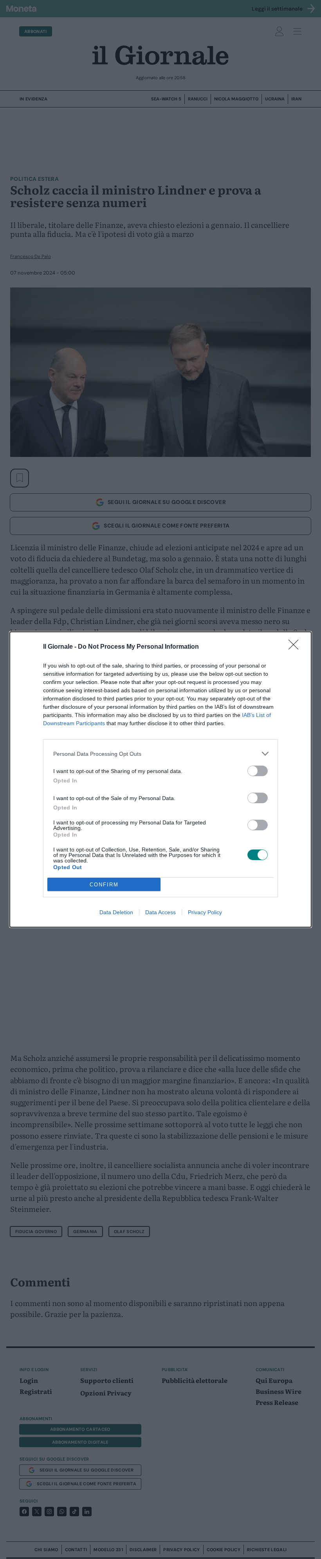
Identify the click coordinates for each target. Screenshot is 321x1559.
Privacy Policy (205, 912)
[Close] (296, 647)
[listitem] (160, 753)
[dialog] (160, 779)
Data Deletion (116, 912)
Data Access (160, 912)
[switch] (257, 771)
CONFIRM (104, 885)
